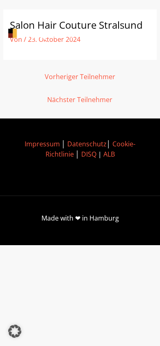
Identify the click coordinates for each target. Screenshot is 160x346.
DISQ (88, 154)
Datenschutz (87, 143)
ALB (109, 154)
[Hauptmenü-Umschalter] (140, 34)
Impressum (42, 143)
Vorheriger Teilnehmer (80, 76)
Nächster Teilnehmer (79, 99)
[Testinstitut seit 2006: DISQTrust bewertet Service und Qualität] (45, 34)
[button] (15, 331)
